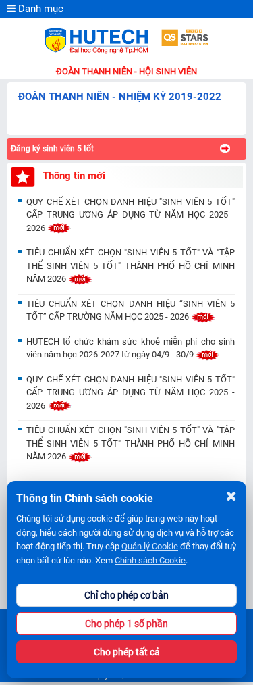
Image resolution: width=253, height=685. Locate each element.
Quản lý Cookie (149, 546)
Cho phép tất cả (127, 651)
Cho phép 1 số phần (126, 623)
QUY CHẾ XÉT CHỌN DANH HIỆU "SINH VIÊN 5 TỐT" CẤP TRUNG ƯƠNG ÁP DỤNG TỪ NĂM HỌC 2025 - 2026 (130, 215)
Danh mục (39, 9)
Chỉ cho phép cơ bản (126, 595)
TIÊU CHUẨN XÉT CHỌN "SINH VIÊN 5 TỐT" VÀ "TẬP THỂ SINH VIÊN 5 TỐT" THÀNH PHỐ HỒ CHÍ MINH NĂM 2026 (130, 265)
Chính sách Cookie (150, 560)
